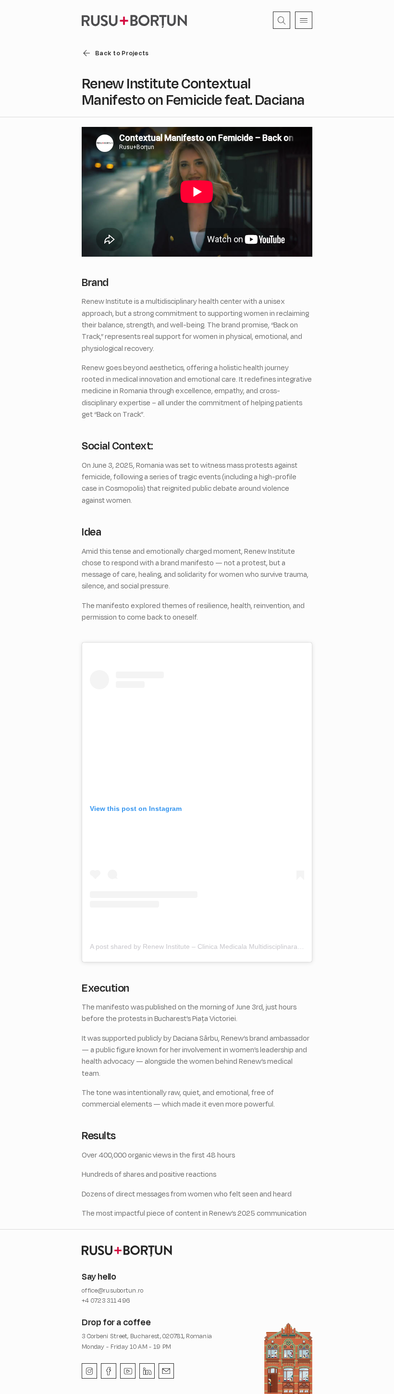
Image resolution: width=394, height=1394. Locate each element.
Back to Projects (121, 53)
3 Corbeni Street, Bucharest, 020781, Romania (147, 1336)
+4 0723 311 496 (106, 1300)
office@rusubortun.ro (113, 1290)
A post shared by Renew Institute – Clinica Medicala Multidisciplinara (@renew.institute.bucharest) (238, 946)
